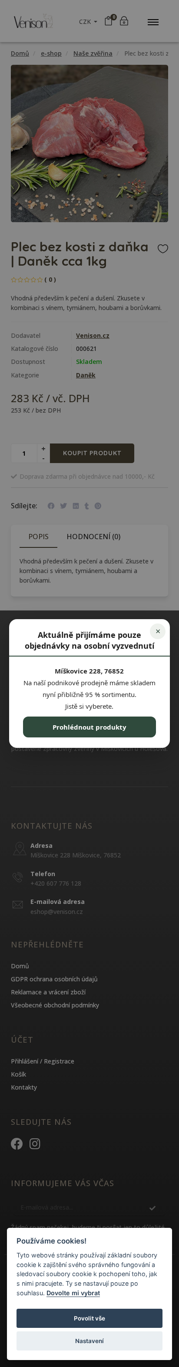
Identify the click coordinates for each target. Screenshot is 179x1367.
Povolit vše (89, 1318)
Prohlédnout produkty (89, 727)
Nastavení (89, 1340)
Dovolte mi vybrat (73, 1293)
